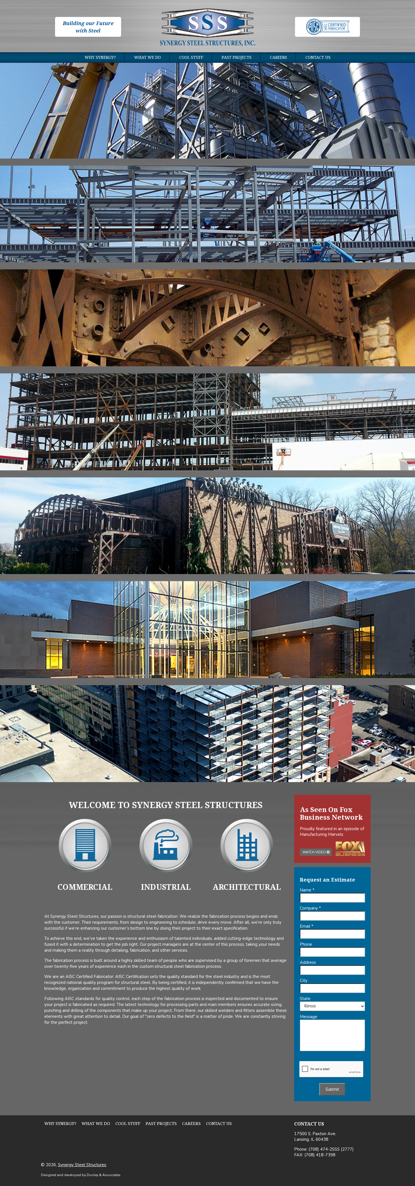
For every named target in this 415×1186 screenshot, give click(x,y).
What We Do (147, 57)
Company (310, 908)
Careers (278, 57)
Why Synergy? (100, 57)
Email (306, 926)
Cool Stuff (191, 57)
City (303, 980)
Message (308, 1017)
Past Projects (237, 57)
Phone (306, 944)
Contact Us (318, 57)
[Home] (207, 28)
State (305, 998)
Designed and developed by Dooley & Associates (81, 1175)
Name (307, 890)
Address (308, 962)
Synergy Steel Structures (82, 1165)
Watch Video (314, 852)
